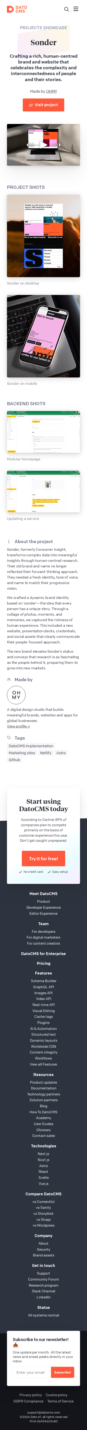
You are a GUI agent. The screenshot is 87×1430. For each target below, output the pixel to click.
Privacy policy (30, 1395)
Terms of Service (60, 1401)
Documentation (43, 1088)
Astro (43, 1165)
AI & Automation (43, 1028)
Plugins (43, 1022)
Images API (43, 992)
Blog (43, 1106)
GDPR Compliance (28, 1401)
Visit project (46, 104)
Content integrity (44, 1052)
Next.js (43, 1153)
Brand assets (43, 1255)
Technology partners (43, 1094)
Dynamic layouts (43, 1040)
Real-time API (43, 1004)
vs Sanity (43, 1207)
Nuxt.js (43, 1159)
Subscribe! (62, 1372)
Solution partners (43, 1100)
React (43, 1171)
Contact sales (43, 1135)
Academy (43, 1117)
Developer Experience (43, 907)
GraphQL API (43, 986)
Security (43, 1249)
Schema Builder (43, 980)
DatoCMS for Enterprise (43, 953)
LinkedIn (44, 1297)
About (43, 1243)
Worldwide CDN (43, 1046)
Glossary (43, 1129)
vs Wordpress (44, 1225)
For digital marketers (43, 937)
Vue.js (43, 1183)
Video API (43, 998)
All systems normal (43, 1315)
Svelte (44, 1177)
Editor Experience (43, 913)
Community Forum (43, 1279)
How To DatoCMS (44, 1112)
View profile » (18, 726)
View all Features (43, 1064)
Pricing (43, 963)
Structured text (43, 1034)
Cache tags (43, 1016)
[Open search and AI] (66, 9)
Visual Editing (43, 1010)
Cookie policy (57, 1395)
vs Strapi (43, 1219)
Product (43, 901)
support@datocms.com (43, 1412)
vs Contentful (43, 1201)
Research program (43, 1285)
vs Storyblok (43, 1213)
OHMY (51, 91)
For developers (43, 931)
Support (43, 1273)
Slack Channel (43, 1291)
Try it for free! (43, 858)
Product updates (43, 1082)
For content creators (43, 943)
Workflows (43, 1058)
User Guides (43, 1123)
